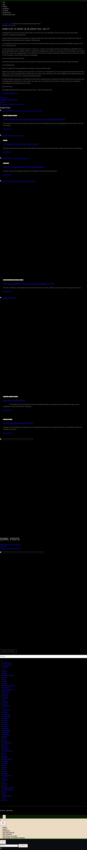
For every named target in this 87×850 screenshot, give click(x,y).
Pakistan (5, 747)
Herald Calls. (7, 716)
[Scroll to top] (1, 817)
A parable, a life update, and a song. (11, 103)
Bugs (4, 679)
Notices (5, 745)
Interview (6, 724)
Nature (5, 741)
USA (4, 798)
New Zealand (7, 743)
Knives (5, 726)
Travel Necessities (9, 788)
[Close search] (3, 842)
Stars (4, 769)
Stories (9, 93)
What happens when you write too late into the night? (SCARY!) (34, 119)
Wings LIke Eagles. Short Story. (18, 423)
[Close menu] (0, 820)
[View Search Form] (3, 823)
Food (4, 700)
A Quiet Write (7, 663)
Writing (13, 25)
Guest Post (6, 714)
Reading (5, 757)
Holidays (5, 718)
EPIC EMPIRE (5, 10)
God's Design (7, 710)
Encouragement (8, 690)
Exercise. (6, 696)
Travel (5, 786)
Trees (4, 792)
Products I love (7, 751)
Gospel (5, 712)
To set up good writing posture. (10, 549)
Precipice (5, 396)
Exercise (5, 694)
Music (4, 739)
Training (5, 784)
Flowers (5, 698)
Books (4, 677)
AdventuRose (7, 665)
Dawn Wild (6, 688)
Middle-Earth (7, 731)
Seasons (5, 763)
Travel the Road (8, 790)
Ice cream (6, 720)
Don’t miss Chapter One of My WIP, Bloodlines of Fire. (29, 284)
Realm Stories (7, 759)
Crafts (4, 683)
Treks (4, 794)
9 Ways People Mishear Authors (10, 544)
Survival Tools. (7, 776)
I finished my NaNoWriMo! (8, 99)
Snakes (5, 767)
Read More (7, 129)
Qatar (4, 755)
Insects (5, 722)
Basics (5, 673)
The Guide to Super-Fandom (9, 14)
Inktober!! (3, 547)
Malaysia (5, 728)
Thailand (5, 780)
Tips (4, 782)
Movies (5, 737)
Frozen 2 (5, 704)
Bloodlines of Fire (6, 25)
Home (4, 2)
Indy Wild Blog (6, 8)
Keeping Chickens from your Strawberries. (24, 167)
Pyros (4, 753)
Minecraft (6, 733)
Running (5, 761)
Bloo (4, 93)
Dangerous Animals (9, 685)
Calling (5, 681)
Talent (5, 778)
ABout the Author (8, 651)
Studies (5, 774)
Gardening (6, 163)
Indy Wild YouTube (7, 12)
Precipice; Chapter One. (14, 400)
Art (4, 669)
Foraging (5, 702)
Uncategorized (7, 796)
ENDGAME (5, 6)
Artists (5, 671)
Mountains (6, 735)
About (4, 4)
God (4, 708)
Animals (5, 115)
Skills (4, 765)
